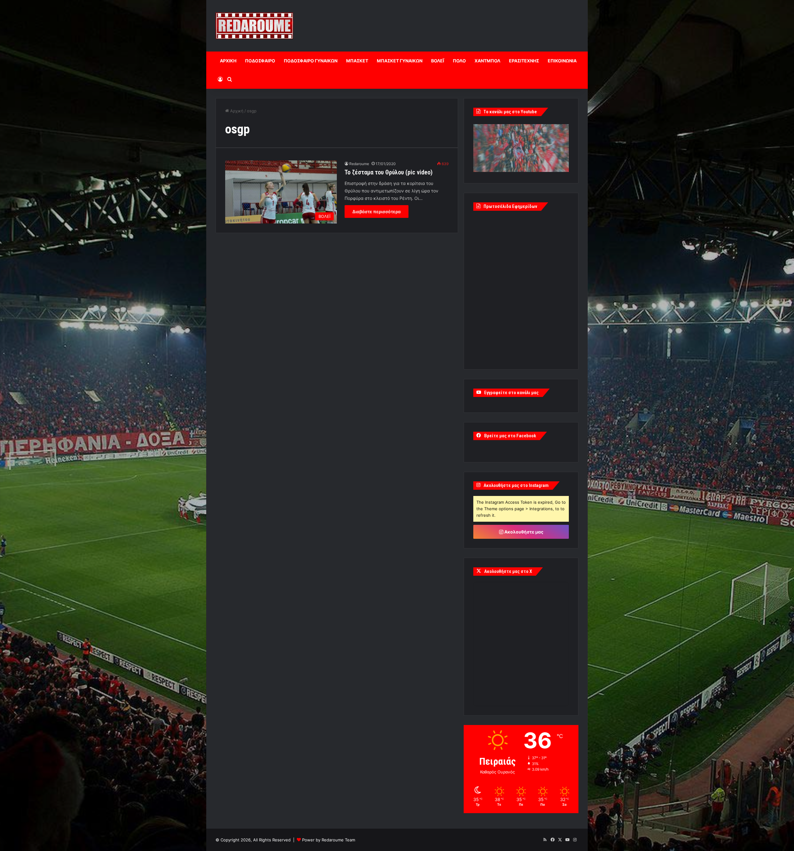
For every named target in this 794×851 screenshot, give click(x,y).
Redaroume (359, 163)
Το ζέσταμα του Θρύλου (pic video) (389, 172)
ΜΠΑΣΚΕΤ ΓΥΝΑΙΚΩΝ (399, 60)
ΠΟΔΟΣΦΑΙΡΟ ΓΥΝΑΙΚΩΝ (310, 60)
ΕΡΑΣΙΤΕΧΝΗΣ (524, 60)
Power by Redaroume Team (328, 839)
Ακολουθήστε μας (523, 531)
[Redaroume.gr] (254, 25)
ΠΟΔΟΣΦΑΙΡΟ (260, 60)
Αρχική (236, 110)
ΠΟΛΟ (459, 60)
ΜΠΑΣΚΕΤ (357, 60)
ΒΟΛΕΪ (437, 60)
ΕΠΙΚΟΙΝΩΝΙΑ (562, 60)
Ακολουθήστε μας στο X (508, 571)
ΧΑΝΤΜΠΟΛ (487, 60)
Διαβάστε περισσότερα (376, 211)
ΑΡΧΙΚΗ (228, 60)
